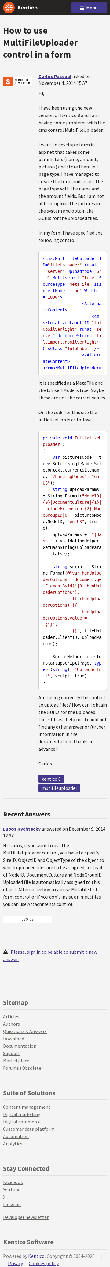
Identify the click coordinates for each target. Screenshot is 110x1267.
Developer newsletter (26, 1217)
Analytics (12, 1144)
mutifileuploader (59, 788)
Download (13, 1038)
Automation (16, 1136)
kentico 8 (51, 779)
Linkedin (12, 1204)
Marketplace (16, 1061)
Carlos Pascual (55, 76)
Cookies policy (44, 1263)
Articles (11, 1016)
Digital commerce (22, 1121)
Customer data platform (29, 1129)
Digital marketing (22, 1114)
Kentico (36, 1256)
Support (11, 1053)
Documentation (19, 1046)
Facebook (13, 1182)
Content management (26, 1107)
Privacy (15, 1263)
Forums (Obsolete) (23, 1068)
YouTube (11, 1189)
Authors (11, 1024)
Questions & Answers (25, 1031)
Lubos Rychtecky (22, 829)
